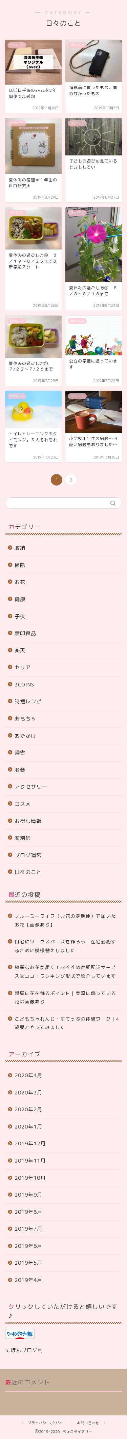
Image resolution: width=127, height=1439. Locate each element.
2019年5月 (28, 1262)
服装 (20, 769)
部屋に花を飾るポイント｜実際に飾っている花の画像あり (65, 997)
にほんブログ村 (24, 1350)
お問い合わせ (88, 1422)
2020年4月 (28, 1075)
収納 (20, 548)
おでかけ (25, 735)
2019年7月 (28, 1228)
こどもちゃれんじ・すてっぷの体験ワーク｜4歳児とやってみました (67, 1023)
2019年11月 (30, 1160)
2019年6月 (28, 1246)
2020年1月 (28, 1126)
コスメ (23, 803)
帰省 (20, 752)
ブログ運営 (28, 855)
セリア (23, 667)
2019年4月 (28, 1280)
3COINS (24, 684)
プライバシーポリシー (46, 1422)
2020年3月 (28, 1092)
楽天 (20, 650)
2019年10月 (30, 1177)
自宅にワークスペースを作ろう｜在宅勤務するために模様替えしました (65, 945)
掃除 (20, 565)
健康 (20, 599)
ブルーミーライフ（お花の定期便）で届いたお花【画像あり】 (65, 920)
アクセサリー (31, 786)
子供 (20, 616)
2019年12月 (30, 1143)
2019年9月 (28, 1194)
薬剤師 (23, 838)
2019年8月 (28, 1211)
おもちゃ (25, 718)
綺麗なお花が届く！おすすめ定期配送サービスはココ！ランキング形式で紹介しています (65, 971)
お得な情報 (28, 821)
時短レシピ (28, 701)
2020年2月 (28, 1109)
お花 (20, 582)
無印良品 (25, 633)
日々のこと (28, 872)
